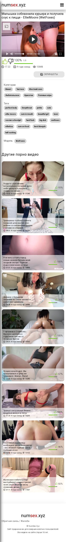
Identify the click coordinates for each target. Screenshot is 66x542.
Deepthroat (27, 108)
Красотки (28, 95)
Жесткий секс (35, 89)
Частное (20, 89)
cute (49, 108)
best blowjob (39, 126)
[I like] (4, 61)
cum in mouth (27, 114)
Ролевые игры (45, 95)
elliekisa (9, 126)
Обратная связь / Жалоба (15, 521)
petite (39, 108)
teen (56, 114)
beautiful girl (43, 114)
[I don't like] (10, 61)
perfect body (11, 108)
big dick (42, 120)
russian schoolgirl (13, 120)
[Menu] (62, 6)
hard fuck (30, 120)
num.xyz (14, 4)
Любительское (12, 95)
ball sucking (10, 133)
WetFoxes (20, 141)
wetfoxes (55, 120)
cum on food (23, 126)
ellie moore (10, 114)
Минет (8, 89)
